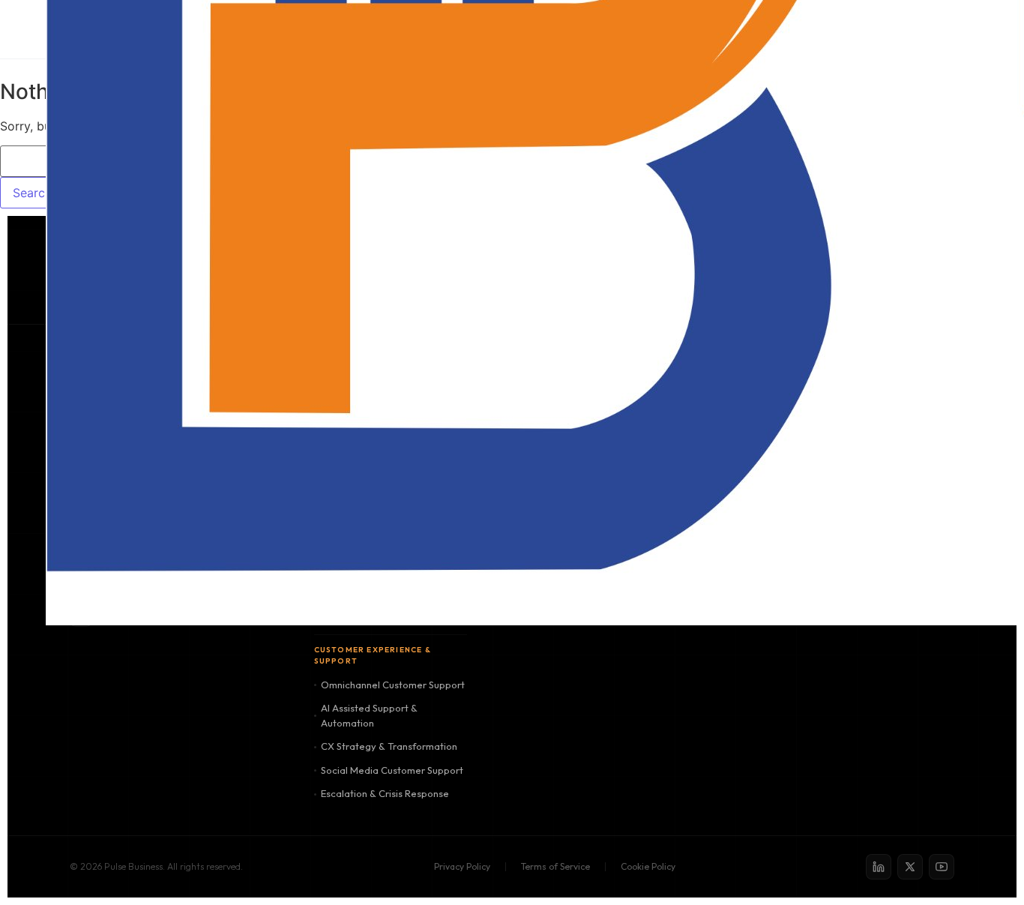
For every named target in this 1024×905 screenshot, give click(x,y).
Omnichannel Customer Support (393, 685)
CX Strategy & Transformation (389, 746)
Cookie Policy (648, 866)
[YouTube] (941, 867)
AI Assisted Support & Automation (369, 715)
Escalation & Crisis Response (385, 793)
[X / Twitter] (910, 867)
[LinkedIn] (878, 867)
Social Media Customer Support (392, 770)
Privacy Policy (462, 866)
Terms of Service (555, 866)
